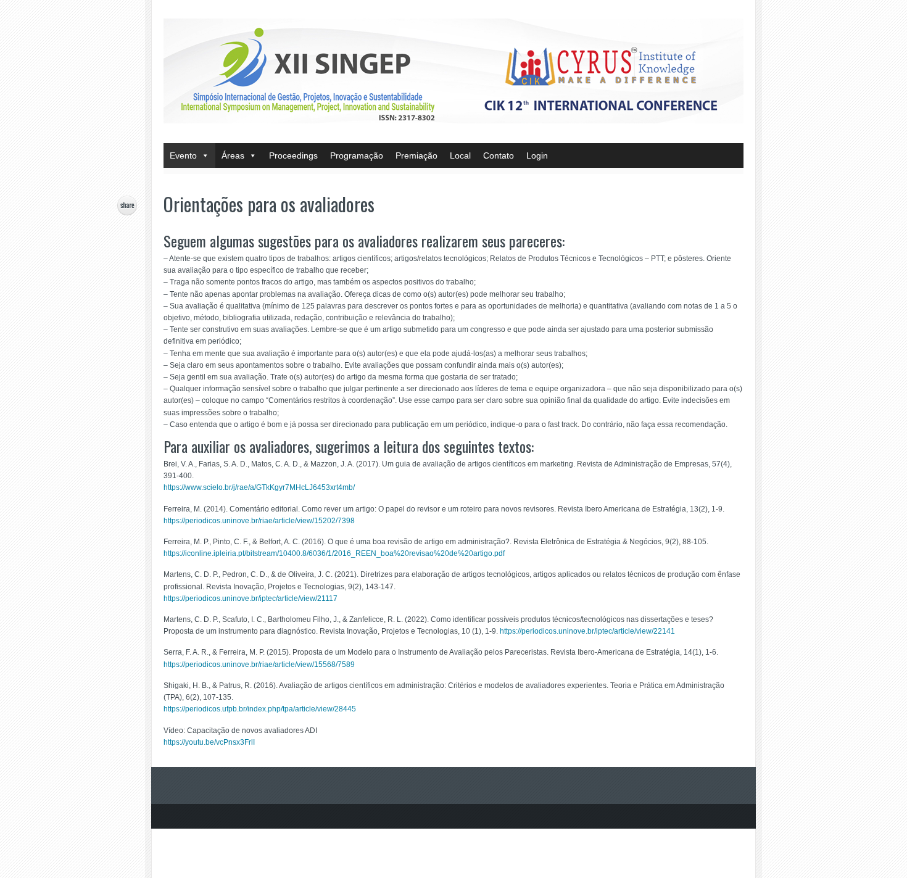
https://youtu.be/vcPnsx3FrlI (209, 742)
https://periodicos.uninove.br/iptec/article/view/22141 (587, 631)
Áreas (233, 155)
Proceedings (293, 155)
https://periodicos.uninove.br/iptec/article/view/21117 (251, 598)
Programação (356, 155)
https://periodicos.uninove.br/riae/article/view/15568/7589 (259, 664)
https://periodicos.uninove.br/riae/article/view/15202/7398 (259, 520)
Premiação (416, 155)
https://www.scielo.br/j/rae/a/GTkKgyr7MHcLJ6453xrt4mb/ (259, 487)
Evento (183, 155)
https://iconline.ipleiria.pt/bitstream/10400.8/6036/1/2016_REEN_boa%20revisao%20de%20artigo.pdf (334, 553)
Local (460, 155)
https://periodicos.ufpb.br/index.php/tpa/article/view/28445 (260, 709)
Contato (498, 155)
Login (537, 155)
